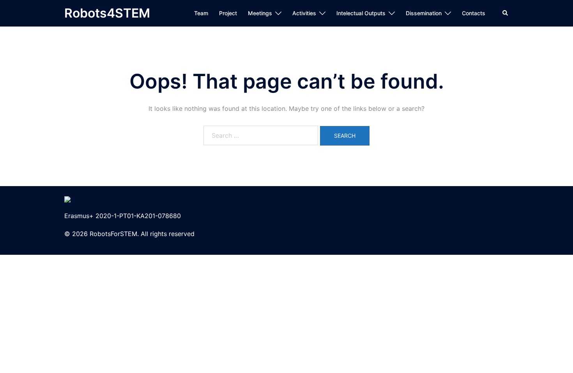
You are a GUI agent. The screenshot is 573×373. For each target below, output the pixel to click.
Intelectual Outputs (361, 13)
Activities (304, 13)
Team (201, 13)
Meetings (260, 13)
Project (228, 13)
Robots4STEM (107, 13)
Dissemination (424, 13)
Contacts (473, 13)
